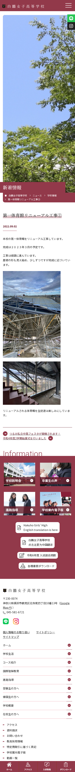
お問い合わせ (15, 736)
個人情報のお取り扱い (16, 632)
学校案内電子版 (16, 752)
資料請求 (12, 730)
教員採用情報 (15, 741)
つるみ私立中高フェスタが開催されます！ (35, 434)
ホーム (9, 769)
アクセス (12, 725)
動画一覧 (12, 758)
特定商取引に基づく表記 (21, 747)
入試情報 (47, 769)
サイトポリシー (45, 632)
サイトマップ (11, 637)
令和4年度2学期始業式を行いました (24, 438)
